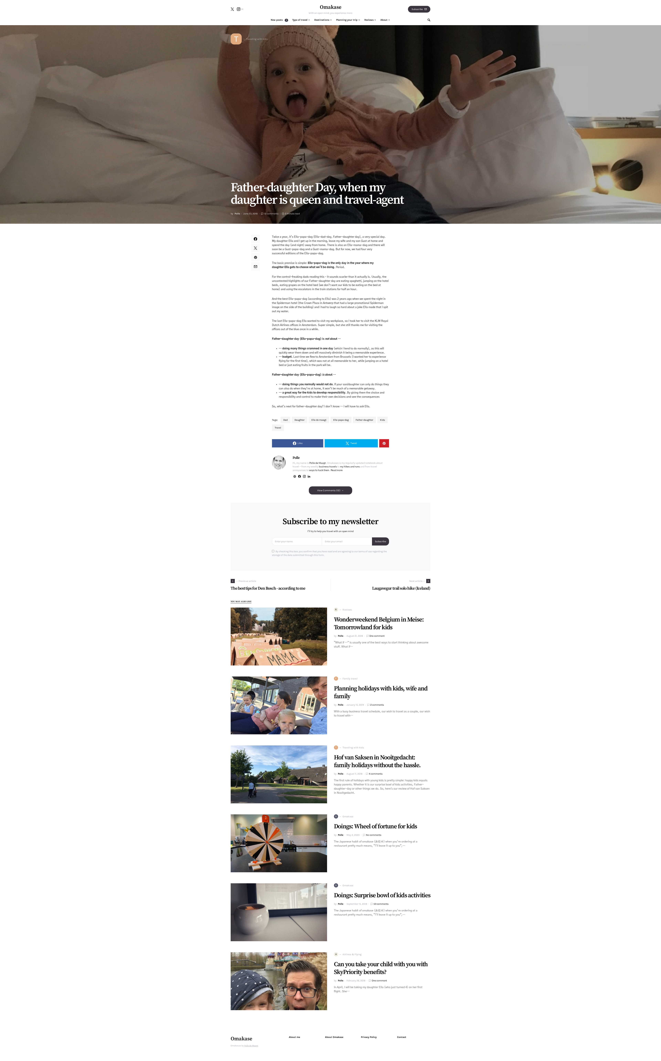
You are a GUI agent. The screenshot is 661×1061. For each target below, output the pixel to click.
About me (294, 1037)
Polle (237, 213)
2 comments (377, 704)
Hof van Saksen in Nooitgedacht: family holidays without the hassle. (377, 761)
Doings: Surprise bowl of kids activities (382, 895)
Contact (401, 1037)
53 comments (381, 903)
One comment (377, 635)
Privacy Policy (369, 1037)
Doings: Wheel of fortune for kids (375, 826)
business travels (328, 467)
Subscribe (417, 9)
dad (285, 419)
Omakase (330, 7)
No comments (373, 834)
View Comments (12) (328, 490)
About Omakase (334, 1037)
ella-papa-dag (341, 419)
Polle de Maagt (317, 463)
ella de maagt (318, 419)
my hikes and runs (350, 467)
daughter (300, 419)
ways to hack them (319, 470)
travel (278, 427)
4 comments (375, 773)
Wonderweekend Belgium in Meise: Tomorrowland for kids (379, 623)
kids (382, 419)
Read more (337, 470)
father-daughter (364, 419)
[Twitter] (232, 9)
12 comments (271, 213)
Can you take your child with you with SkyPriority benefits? (381, 968)
